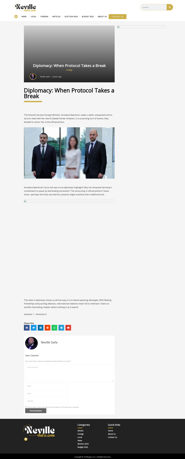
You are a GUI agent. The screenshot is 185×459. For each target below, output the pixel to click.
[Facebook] (16, 16)
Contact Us (112, 437)
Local (33, 16)
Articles (56, 16)
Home (110, 430)
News (24, 16)
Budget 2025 (88, 16)
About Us (102, 16)
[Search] (170, 7)
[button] (27, 328)
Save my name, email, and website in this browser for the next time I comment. (53, 407)
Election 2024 (71, 16)
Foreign (44, 16)
